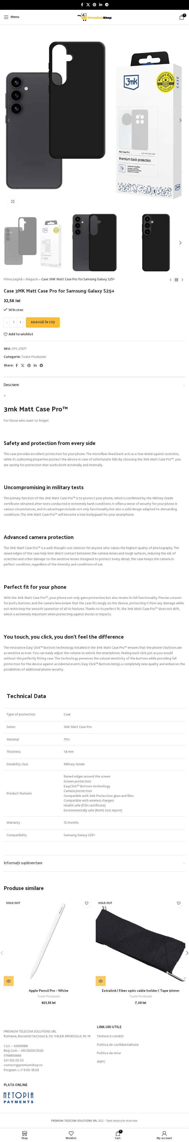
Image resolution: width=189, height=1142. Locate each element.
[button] (9, 120)
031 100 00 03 (14, 1060)
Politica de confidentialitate (118, 1045)
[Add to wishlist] (86, 903)
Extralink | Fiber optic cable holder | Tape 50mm (140, 990)
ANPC (101, 1062)
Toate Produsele (33, 357)
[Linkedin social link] (101, 5)
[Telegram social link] (107, 5)
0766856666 (12, 1056)
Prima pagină (13, 279)
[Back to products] (176, 280)
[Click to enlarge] (12, 201)
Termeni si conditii (110, 1036)
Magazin (32, 279)
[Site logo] (94, 17)
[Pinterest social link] (94, 5)
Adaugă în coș (43, 322)
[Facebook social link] (82, 5)
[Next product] (182, 280)
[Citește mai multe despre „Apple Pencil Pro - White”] (9, 981)
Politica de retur (109, 1053)
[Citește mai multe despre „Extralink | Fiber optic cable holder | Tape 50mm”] (101, 981)
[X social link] (88, 5)
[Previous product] (170, 280)
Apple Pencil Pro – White (48, 990)
